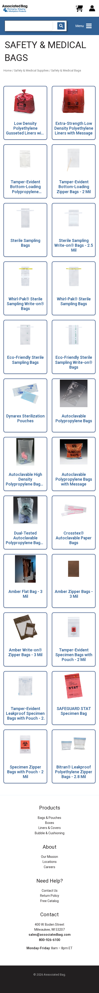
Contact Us (50, 890)
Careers (49, 867)
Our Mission (49, 857)
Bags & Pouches (49, 818)
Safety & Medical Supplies (31, 70)
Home (7, 70)
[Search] (61, 26)
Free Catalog (49, 901)
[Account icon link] (92, 8)
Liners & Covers (49, 828)
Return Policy (49, 895)
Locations (50, 862)
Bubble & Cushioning (49, 833)
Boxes (49, 823)
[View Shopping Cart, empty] (79, 10)
